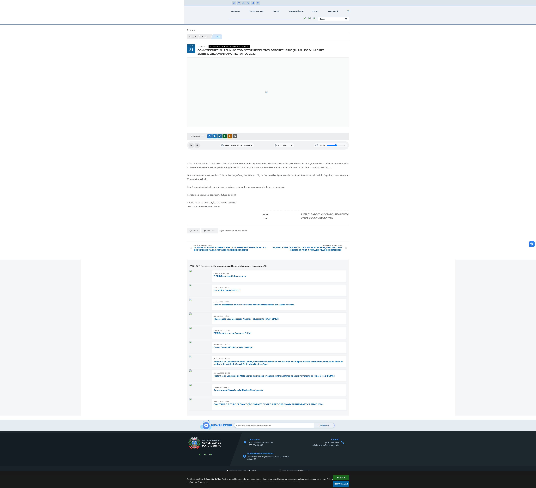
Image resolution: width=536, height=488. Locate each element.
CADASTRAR (324, 425)
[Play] (191, 145)
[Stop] (197, 145)
